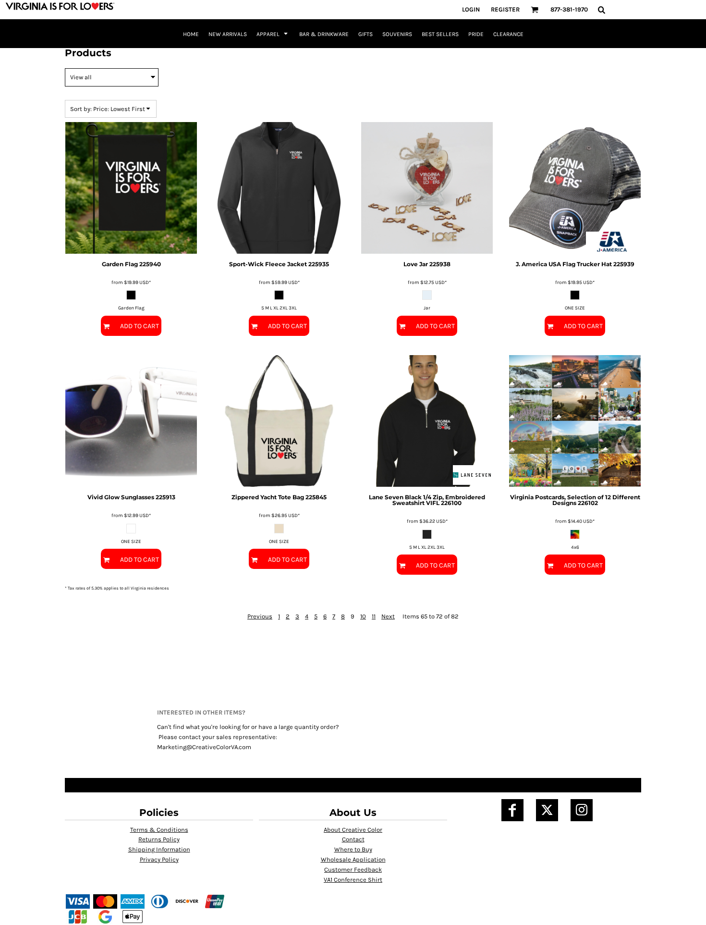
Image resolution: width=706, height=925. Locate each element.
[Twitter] (547, 810)
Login (471, 9)
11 (374, 616)
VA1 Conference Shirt (353, 879)
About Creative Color (353, 829)
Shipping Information (159, 849)
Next (388, 616)
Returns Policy (159, 839)
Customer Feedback (353, 869)
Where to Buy (353, 849)
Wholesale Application (353, 859)
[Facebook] (512, 810)
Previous (259, 616)
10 (363, 616)
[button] (534, 9)
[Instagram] (582, 810)
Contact (353, 839)
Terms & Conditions (159, 829)
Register (505, 9)
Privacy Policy (159, 859)
